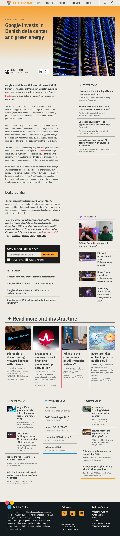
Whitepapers (93, 401)
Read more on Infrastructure (45, 318)
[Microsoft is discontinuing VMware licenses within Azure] (18, 338)
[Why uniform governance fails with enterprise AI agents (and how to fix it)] (11, 417)
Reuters (9, 95)
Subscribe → (50, 254)
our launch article (51, 232)
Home (39, 3)
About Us (96, 517)
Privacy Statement (100, 526)
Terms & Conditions (101, 523)
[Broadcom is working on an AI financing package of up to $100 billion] (46, 338)
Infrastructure (18, 19)
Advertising (97, 515)
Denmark (25, 235)
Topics (62, 3)
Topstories (50, 3)
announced (41, 150)
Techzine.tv (89, 216)
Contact (95, 520)
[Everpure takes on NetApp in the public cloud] (102, 338)
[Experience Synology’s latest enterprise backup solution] (86, 415)
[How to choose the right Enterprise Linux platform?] (86, 437)
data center (16, 235)
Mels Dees (11, 379)
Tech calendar (57, 401)
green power (41, 235)
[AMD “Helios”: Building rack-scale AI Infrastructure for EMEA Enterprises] (11, 442)
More (88, 3)
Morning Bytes (17, 259)
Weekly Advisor (36, 259)
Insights (76, 3)
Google (32, 235)
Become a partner (100, 512)
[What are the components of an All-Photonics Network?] (74, 338)
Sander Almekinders (68, 376)
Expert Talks (18, 401)
